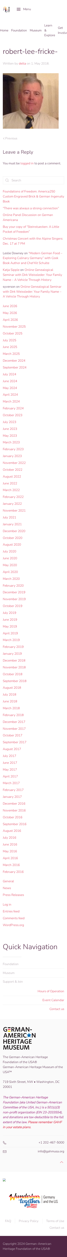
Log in (7, 904)
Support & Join (13, 981)
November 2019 (14, 599)
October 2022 (12, 470)
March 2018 (11, 708)
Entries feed (11, 911)
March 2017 (11, 783)
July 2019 (9, 613)
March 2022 (11, 490)
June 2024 (10, 381)
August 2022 (12, 476)
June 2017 (10, 763)
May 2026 (10, 313)
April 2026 (10, 320)
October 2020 (12, 538)
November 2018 (14, 667)
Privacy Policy (29, 1221)
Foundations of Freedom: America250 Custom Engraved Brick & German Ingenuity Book (33, 196)
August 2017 (12, 749)
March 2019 (11, 640)
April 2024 (10, 395)
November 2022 (14, 463)
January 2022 (12, 504)
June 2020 (10, 558)
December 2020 (14, 531)
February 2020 (13, 585)
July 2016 (9, 837)
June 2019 (10, 619)
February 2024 (13, 408)
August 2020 (12, 544)
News (7, 888)
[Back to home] (7, 9)
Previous (11, 138)
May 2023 (10, 436)
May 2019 (10, 626)
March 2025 (11, 354)
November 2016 (14, 810)
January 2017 (12, 797)
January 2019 (12, 654)
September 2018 (14, 681)
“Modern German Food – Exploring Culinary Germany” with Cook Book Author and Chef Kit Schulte (32, 258)
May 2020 (10, 565)
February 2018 (13, 715)
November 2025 (14, 326)
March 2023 (11, 442)
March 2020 (11, 579)
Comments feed (14, 918)
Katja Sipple (11, 270)
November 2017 (14, 729)
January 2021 (12, 524)
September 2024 (14, 367)
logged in (27, 163)
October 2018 (12, 674)
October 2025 (12, 333)
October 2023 (12, 415)
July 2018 (9, 694)
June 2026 (10, 306)
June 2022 (10, 483)
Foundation (11, 964)
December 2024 (14, 360)
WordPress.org (13, 925)
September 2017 (14, 742)
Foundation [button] (19, 30)
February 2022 (13, 497)
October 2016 (12, 817)
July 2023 (9, 422)
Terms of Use (55, 1221)
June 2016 (10, 844)
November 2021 (14, 510)
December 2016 (14, 803)
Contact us (57, 1009)
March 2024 (11, 401)
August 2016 (12, 831)
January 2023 (12, 456)
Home (4, 30)
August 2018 (12, 688)
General (8, 881)
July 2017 (9, 756)
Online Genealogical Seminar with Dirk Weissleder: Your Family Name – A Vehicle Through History (32, 275)
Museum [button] (36, 30)
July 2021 (9, 517)
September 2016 (14, 824)
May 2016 (10, 851)
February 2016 (13, 872)
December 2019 (14, 592)
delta (22, 63)
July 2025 (9, 340)
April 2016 (10, 858)
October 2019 (12, 606)
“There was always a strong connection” (31, 208)
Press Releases (13, 895)
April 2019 (10, 633)
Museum (9, 973)
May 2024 (10, 388)
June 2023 (10, 429)
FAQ (8, 1221)
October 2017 (12, 735)
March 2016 (11, 865)
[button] (24, 9)
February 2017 (13, 790)
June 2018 (10, 701)
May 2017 (10, 769)
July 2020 (9, 551)
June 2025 (10, 347)
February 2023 (13, 449)
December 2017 (14, 722)
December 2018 (14, 660)
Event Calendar (53, 1000)
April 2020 (10, 572)
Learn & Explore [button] (49, 30)
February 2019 (13, 647)
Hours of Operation (51, 991)
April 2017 (10, 776)
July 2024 (9, 374)
